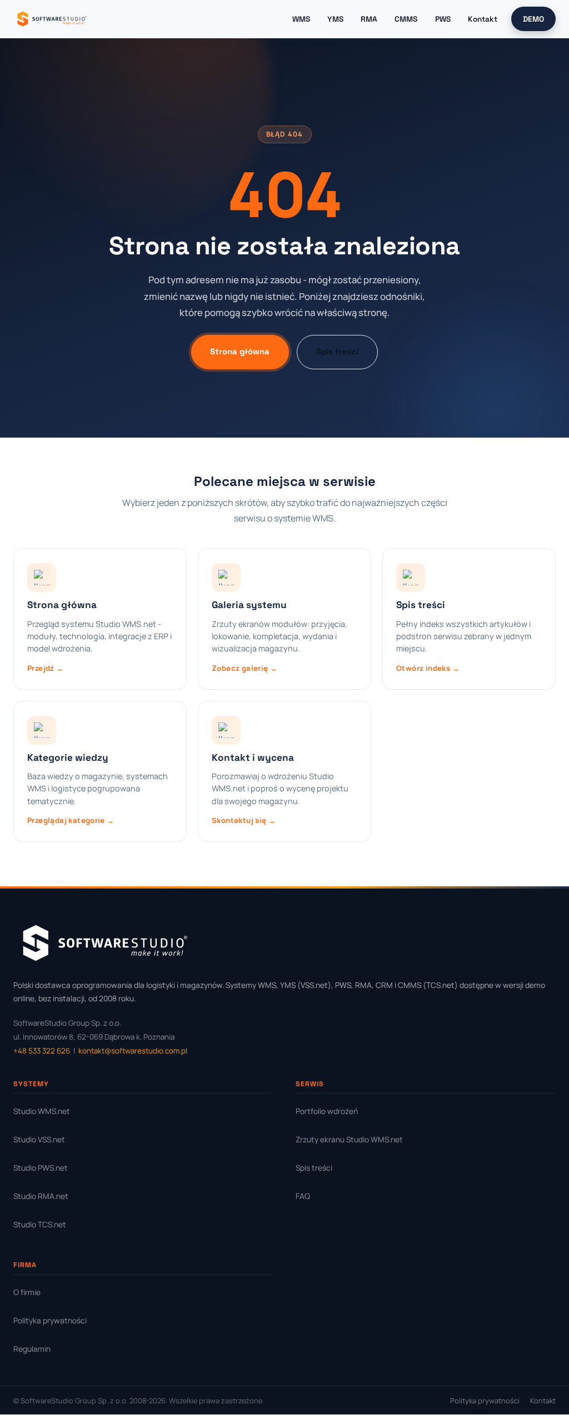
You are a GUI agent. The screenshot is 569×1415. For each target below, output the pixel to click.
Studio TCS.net (39, 1224)
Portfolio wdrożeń (327, 1111)
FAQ (303, 1196)
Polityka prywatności (50, 1320)
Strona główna (239, 352)
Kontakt (482, 19)
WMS (301, 19)
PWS (443, 19)
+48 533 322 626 (41, 1051)
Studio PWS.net (40, 1167)
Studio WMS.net (41, 1111)
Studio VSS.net (39, 1139)
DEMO (533, 19)
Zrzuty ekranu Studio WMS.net (349, 1139)
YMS (335, 19)
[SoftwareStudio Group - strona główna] (51, 19)
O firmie (27, 1292)
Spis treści (337, 352)
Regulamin (32, 1348)
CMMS (406, 19)
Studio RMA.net (40, 1196)
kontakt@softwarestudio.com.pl (132, 1051)
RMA (369, 19)
